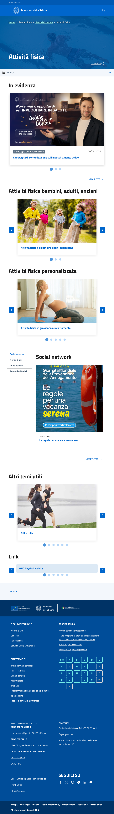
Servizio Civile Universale (23, 645)
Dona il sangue (18, 675)
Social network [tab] (17, 354)
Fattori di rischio (44, 22)
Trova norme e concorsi (22, 665)
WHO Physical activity (31, 568)
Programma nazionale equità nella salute (30, 690)
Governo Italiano (15, 2)
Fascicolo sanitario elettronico (25, 700)
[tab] (51, 169)
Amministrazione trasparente (72, 630)
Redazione (83, 804)
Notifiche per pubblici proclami (73, 649)
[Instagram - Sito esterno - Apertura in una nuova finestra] (72, 782)
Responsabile (68, 804)
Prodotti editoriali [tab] (18, 371)
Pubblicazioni (17, 640)
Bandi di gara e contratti (70, 644)
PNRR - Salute (18, 670)
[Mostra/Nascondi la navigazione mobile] (3, 10)
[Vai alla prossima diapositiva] (102, 230)
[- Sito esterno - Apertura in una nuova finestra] (91, 782)
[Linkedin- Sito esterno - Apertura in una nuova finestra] (84, 782)
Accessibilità (96, 804)
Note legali (25, 804)
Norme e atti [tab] (16, 359)
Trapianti (15, 685)
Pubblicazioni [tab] (16, 365)
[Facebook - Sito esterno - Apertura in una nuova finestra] (60, 782)
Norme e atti (17, 630)
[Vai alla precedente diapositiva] (11, 230)
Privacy (35, 804)
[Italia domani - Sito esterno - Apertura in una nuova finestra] (71, 608)
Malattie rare (17, 680)
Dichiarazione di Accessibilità (25, 810)
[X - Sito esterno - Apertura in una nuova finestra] (66, 782)
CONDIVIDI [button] (96, 63)
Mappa (14, 804)
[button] (103, 10)
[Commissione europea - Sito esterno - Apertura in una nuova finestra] (20, 608)
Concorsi (15, 635)
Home (12, 22)
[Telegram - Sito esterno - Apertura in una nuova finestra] (78, 782)
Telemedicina (17, 695)
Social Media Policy (51, 804)
